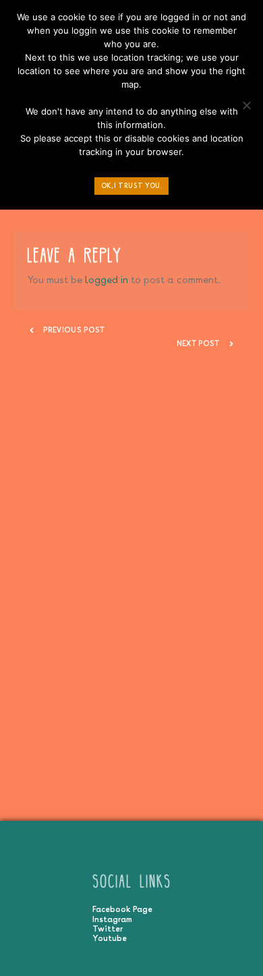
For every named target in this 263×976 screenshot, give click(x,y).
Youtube (109, 938)
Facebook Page (122, 909)
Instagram (112, 919)
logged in (106, 279)
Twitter (107, 929)
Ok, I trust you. (132, 185)
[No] (246, 108)
